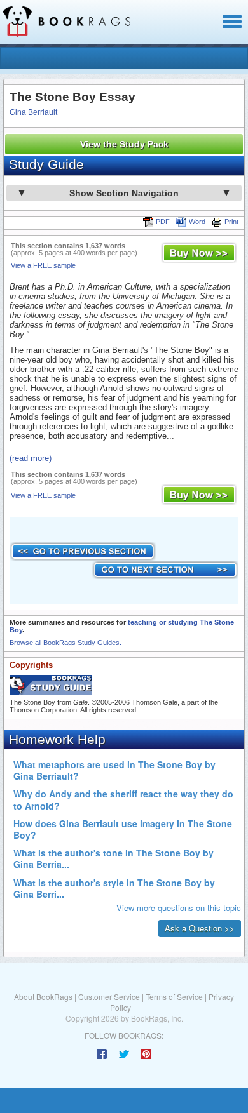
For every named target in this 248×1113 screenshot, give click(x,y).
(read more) (31, 458)
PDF (163, 221)
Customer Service (109, 996)
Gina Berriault (33, 112)
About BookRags (43, 996)
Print (231, 221)
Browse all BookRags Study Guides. (65, 642)
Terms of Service (174, 996)
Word (197, 221)
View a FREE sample (43, 265)
